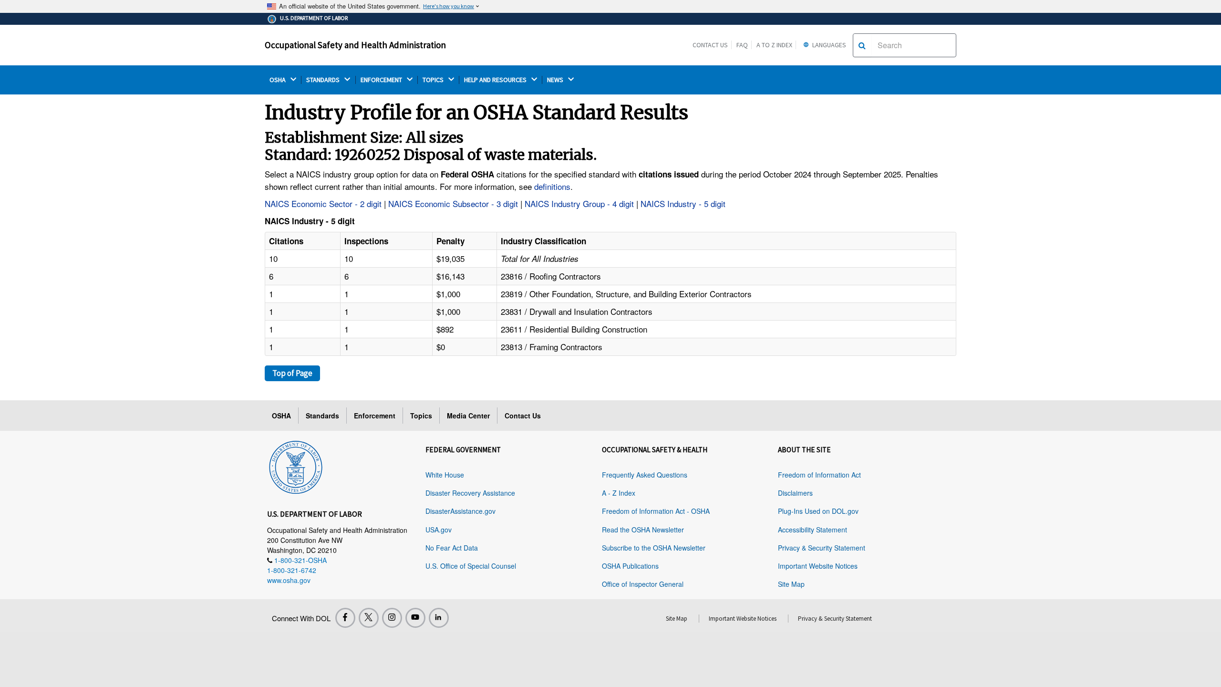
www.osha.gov (288, 580)
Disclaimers (795, 493)
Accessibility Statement (812, 529)
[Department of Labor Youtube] (415, 618)
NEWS (556, 80)
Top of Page (292, 373)
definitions (552, 186)
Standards (322, 415)
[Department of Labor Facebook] (345, 618)
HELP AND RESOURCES (496, 80)
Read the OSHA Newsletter (643, 529)
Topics (421, 415)
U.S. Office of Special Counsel (470, 566)
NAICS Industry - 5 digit (683, 203)
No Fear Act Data (451, 547)
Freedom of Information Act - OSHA (656, 511)
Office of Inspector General (642, 584)
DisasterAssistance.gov (460, 511)
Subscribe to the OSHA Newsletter (653, 547)
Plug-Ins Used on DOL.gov (818, 511)
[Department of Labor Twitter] (369, 618)
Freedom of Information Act (819, 474)
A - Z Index (618, 493)
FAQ (742, 45)
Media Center (468, 415)
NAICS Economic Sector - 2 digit (323, 203)
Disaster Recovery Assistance (470, 493)
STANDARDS (323, 80)
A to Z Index (774, 45)
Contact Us (710, 45)
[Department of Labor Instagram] (392, 618)
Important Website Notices (818, 566)
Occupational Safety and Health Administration (355, 45)
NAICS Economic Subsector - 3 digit (453, 203)
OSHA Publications (630, 566)
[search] (862, 45)
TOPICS (434, 80)
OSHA (278, 80)
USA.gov (438, 529)
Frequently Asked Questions (644, 474)
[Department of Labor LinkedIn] (439, 618)
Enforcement (374, 415)
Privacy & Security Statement (821, 547)
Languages (828, 45)
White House (444, 474)
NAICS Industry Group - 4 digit (579, 203)
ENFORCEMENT (382, 80)
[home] (295, 465)
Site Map (791, 584)
